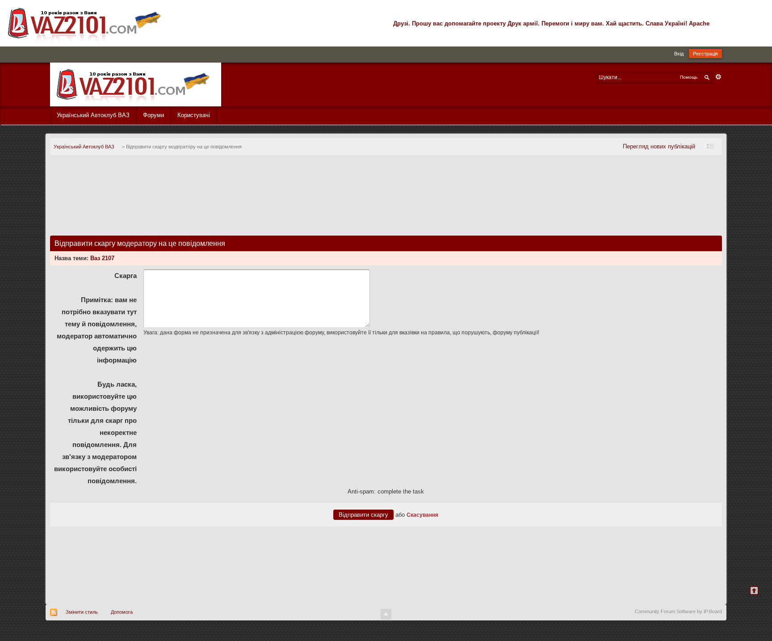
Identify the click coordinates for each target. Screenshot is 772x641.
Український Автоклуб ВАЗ (93, 115)
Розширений (718, 76)
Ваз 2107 (102, 258)
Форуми (153, 115)
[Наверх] (386, 614)
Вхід (679, 53)
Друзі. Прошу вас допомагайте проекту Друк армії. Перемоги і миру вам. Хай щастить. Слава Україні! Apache (551, 23)
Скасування (422, 515)
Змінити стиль (82, 612)
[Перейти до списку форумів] (135, 83)
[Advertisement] (386, 199)
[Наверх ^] (760, 596)
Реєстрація (705, 53)
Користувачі (193, 115)
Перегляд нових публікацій (659, 146)
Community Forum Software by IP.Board (678, 611)
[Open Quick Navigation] (712, 146)
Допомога (122, 612)
